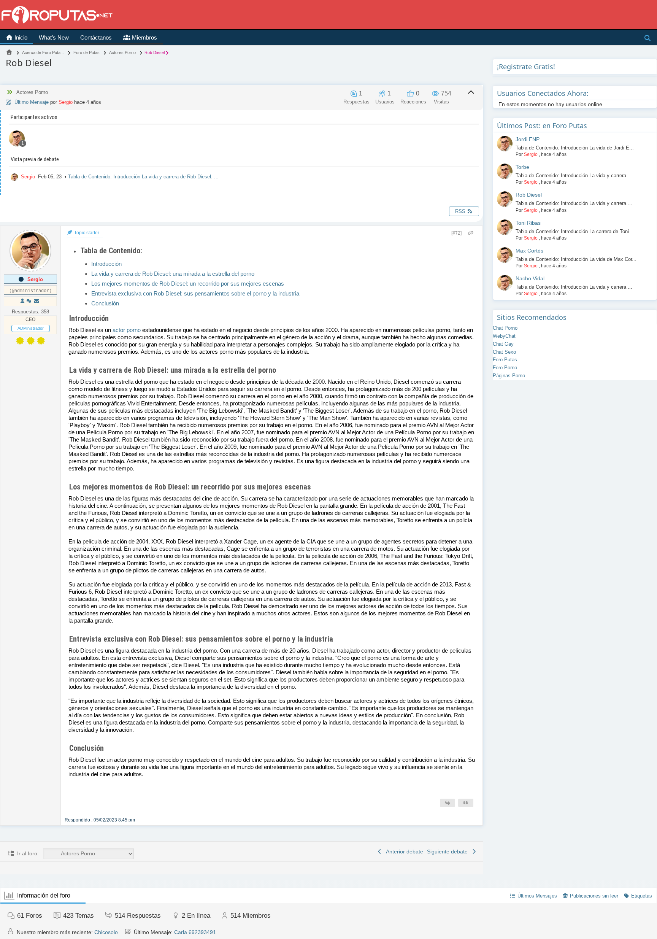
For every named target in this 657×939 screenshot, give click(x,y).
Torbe (522, 167)
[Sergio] (17, 139)
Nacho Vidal (530, 278)
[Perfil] (22, 301)
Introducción (106, 264)
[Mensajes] (36, 301)
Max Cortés (529, 251)
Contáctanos (96, 37)
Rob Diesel (529, 195)
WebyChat (504, 336)
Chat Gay (503, 344)
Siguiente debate (449, 851)
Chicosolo (106, 932)
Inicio (20, 37)
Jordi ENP (528, 139)
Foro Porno (505, 367)
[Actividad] (29, 301)
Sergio (66, 102)
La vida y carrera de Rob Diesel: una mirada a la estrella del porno (172, 273)
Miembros (143, 37)
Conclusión (105, 303)
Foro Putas (505, 359)
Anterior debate (403, 851)
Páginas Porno (509, 375)
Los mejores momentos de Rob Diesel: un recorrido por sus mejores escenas (187, 283)
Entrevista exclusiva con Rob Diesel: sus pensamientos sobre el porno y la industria (195, 293)
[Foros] (9, 52)
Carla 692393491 (195, 932)
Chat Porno (505, 328)
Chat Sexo (504, 352)
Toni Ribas (528, 223)
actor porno (127, 330)
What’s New (54, 37)
